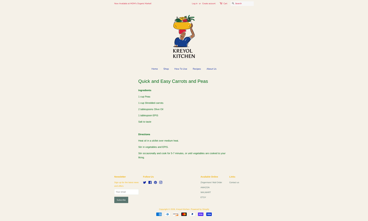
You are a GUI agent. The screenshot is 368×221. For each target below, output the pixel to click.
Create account (208, 3)
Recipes (197, 68)
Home (155, 68)
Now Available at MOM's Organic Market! (132, 3)
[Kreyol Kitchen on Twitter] (144, 183)
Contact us (234, 182)
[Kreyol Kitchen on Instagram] (160, 183)
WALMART (206, 192)
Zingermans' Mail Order (211, 182)
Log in (195, 3)
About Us (211, 68)
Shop (166, 68)
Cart (225, 3)
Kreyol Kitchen (183, 209)
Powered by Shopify (200, 209)
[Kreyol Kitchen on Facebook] (150, 183)
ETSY (203, 197)
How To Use (180, 68)
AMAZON (205, 187)
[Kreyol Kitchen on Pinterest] (155, 183)
